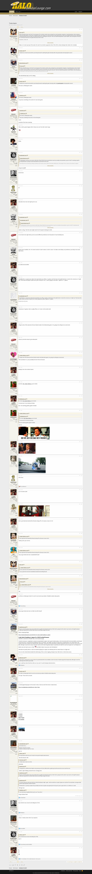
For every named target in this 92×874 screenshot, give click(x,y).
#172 (81, 352)
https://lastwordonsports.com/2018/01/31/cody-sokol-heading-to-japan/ (34, 634)
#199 (81, 831)
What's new (17, 11)
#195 (81, 726)
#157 (81, 125)
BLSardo (13, 510)
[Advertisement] (46, 19)
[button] (21, 12)
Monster (13, 114)
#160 (81, 170)
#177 (81, 441)
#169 (81, 307)
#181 (81, 504)
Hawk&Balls (13, 540)
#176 (81, 410)
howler (13, 221)
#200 (81, 847)
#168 (81, 292)
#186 (81, 575)
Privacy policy (75, 870)
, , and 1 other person (30, 858)
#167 (81, 277)
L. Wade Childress (13, 24)
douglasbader (13, 159)
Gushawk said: (22, 110)
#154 (81, 78)
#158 (81, 139)
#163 (81, 214)
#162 (81, 199)
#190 (81, 654)
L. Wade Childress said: (23, 355)
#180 (81, 489)
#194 (81, 711)
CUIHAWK (13, 85)
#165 (81, 247)
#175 (81, 395)
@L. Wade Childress (27, 383)
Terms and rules (69, 870)
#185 (81, 561)
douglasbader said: (23, 155)
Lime (13, 145)
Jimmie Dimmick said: (23, 63)
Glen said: (21, 564)
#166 (81, 262)
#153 (81, 60)
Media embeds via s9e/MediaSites (54, 872)
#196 (81, 740)
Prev (11, 27)
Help (80, 870)
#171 (81, 337)
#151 (81, 29)
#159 (81, 152)
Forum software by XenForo (41, 872)
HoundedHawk (13, 702)
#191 (81, 668)
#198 (81, 815)
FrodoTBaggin (13, 359)
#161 (81, 185)
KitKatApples (13, 747)
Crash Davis (13, 54)
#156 (81, 107)
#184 (81, 547)
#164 (81, 232)
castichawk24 (13, 299)
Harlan (13, 66)
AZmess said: (21, 753)
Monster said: (22, 50)
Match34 (13, 131)
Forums (12, 11)
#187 (81, 594)
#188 (81, 609)
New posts (11, 13)
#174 (81, 381)
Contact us (63, 870)
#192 (81, 682)
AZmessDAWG (13, 177)
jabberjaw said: (22, 657)
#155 (81, 92)
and (26, 844)
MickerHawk (13, 192)
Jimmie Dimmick (13, 36)
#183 (81, 533)
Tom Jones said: (22, 759)
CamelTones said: (22, 627)
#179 (81, 475)
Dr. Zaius (13, 462)
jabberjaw (13, 630)
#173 (81, 367)
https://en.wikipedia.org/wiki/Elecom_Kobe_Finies (29, 687)
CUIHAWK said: (22, 95)
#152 (81, 47)
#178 (81, 456)
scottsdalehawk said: (23, 743)
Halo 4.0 (11, 870)
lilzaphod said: (22, 766)
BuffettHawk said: (22, 399)
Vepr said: (21, 32)
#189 (81, 624)
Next (22, 27)
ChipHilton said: (22, 790)
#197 (81, 800)
